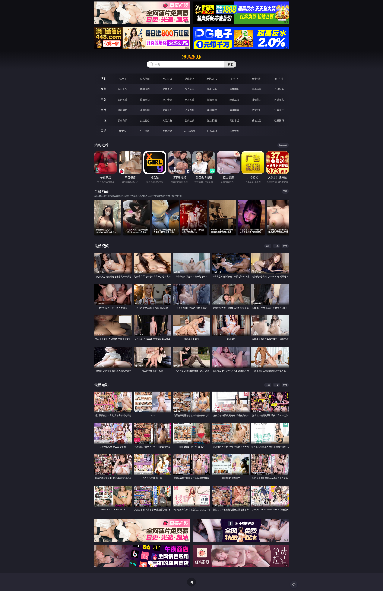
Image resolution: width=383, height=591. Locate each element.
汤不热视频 (190, 131)
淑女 (276, 384)
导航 (104, 131)
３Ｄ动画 (189, 89)
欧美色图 (167, 110)
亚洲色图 (145, 110)
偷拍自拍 (145, 99)
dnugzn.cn (191, 57)
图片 (104, 110)
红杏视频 (212, 131)
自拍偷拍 (145, 89)
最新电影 (101, 384)
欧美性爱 (189, 99)
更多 (285, 246)
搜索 (230, 64)
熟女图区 (257, 110)
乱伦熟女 (257, 99)
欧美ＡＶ (167, 89)
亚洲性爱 (122, 99)
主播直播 (257, 89)
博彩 (104, 79)
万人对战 (167, 78)
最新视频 (101, 245)
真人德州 (145, 78)
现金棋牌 (257, 78)
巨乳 (276, 246)
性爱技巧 (279, 120)
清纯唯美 (234, 110)
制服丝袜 (212, 99)
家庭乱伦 (145, 120)
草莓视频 (167, 131)
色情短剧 (234, 131)
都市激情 (122, 120)
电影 (104, 100)
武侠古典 (189, 120)
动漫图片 (189, 110)
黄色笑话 (257, 120)
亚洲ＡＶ (122, 89)
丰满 (268, 384)
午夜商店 (145, 131)
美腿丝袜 (212, 110)
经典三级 (234, 99)
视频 (104, 89)
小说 (104, 120)
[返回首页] (293, 584)
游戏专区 (189, 78)
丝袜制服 (234, 89)
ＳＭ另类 (279, 89)
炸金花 (234, 78)
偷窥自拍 (122, 110)
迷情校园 (212, 120)
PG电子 (122, 78)
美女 (268, 246)
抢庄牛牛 (279, 78)
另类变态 (279, 99)
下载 (285, 191)
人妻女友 (167, 120)
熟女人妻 (212, 89)
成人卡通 (167, 99)
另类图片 (279, 110)
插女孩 (122, 131)
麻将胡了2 (211, 78)
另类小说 (234, 120)
